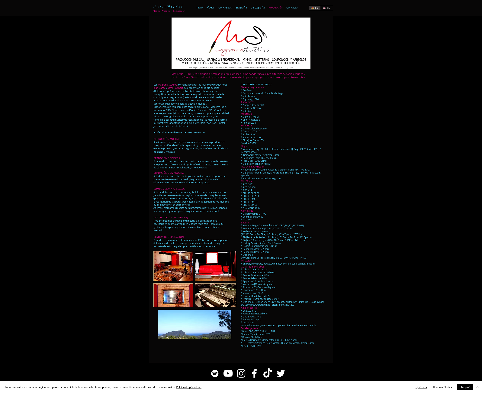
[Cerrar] (477, 387)
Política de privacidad (188, 387)
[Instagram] (241, 373)
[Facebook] (254, 373)
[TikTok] (267, 373)
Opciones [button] (421, 387)
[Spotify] (214, 373)
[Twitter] (280, 373)
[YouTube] (228, 373)
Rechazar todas (442, 387)
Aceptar (465, 387)
